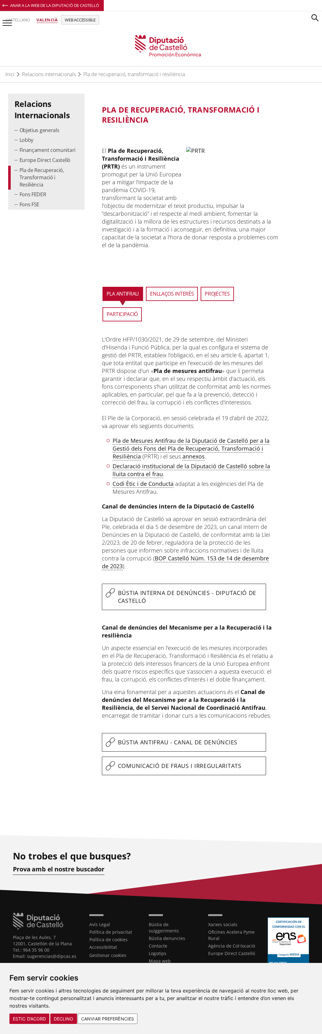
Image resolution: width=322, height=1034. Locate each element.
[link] (161, 46)
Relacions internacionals (49, 74)
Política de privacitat (110, 932)
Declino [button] (64, 1018)
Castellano (18, 20)
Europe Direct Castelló (44, 160)
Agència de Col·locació (231, 946)
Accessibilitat (103, 947)
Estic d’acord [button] (29, 1018)
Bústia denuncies (167, 938)
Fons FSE (29, 204)
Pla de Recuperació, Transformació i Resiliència (41, 177)
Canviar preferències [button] (107, 1018)
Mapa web (160, 961)
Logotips (157, 953)
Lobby (26, 139)
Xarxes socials (222, 924)
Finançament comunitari (47, 150)
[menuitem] (46, 131)
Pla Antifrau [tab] (123, 293)
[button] (314, 17)
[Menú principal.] (6, 20)
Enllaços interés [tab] (172, 293)
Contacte (158, 946)
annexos (193, 456)
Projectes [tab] (217, 293)
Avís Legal (99, 924)
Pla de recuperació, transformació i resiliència (134, 74)
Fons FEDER (32, 194)
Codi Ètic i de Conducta (143, 483)
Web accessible (80, 20)
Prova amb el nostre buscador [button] (58, 869)
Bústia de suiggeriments (164, 927)
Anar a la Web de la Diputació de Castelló (54, 5)
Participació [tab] (122, 314)
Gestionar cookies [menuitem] (107, 955)
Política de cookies (108, 939)
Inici (9, 74)
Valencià (47, 20)
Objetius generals (39, 130)
